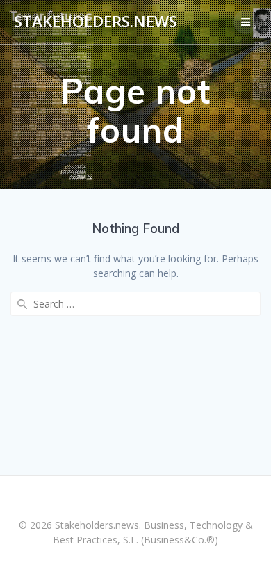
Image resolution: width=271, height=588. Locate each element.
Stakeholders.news (95, 21)
